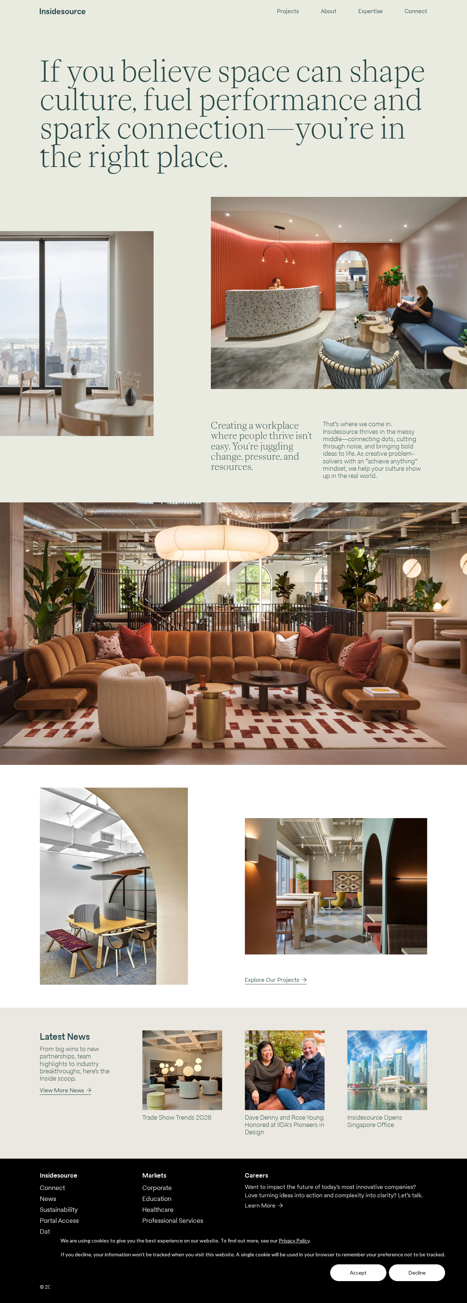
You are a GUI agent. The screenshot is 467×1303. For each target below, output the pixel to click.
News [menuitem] (48, 1198)
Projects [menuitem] (288, 11)
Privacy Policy (294, 1240)
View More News (62, 1090)
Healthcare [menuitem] (158, 1209)
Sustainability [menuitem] (59, 1209)
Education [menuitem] (156, 1198)
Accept (358, 1272)
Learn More (260, 1205)
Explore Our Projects (272, 980)
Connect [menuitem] (416, 11)
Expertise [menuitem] (370, 11)
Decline (417, 1272)
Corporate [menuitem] (157, 1187)
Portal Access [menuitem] (59, 1220)
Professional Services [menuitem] (172, 1220)
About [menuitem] (328, 11)
